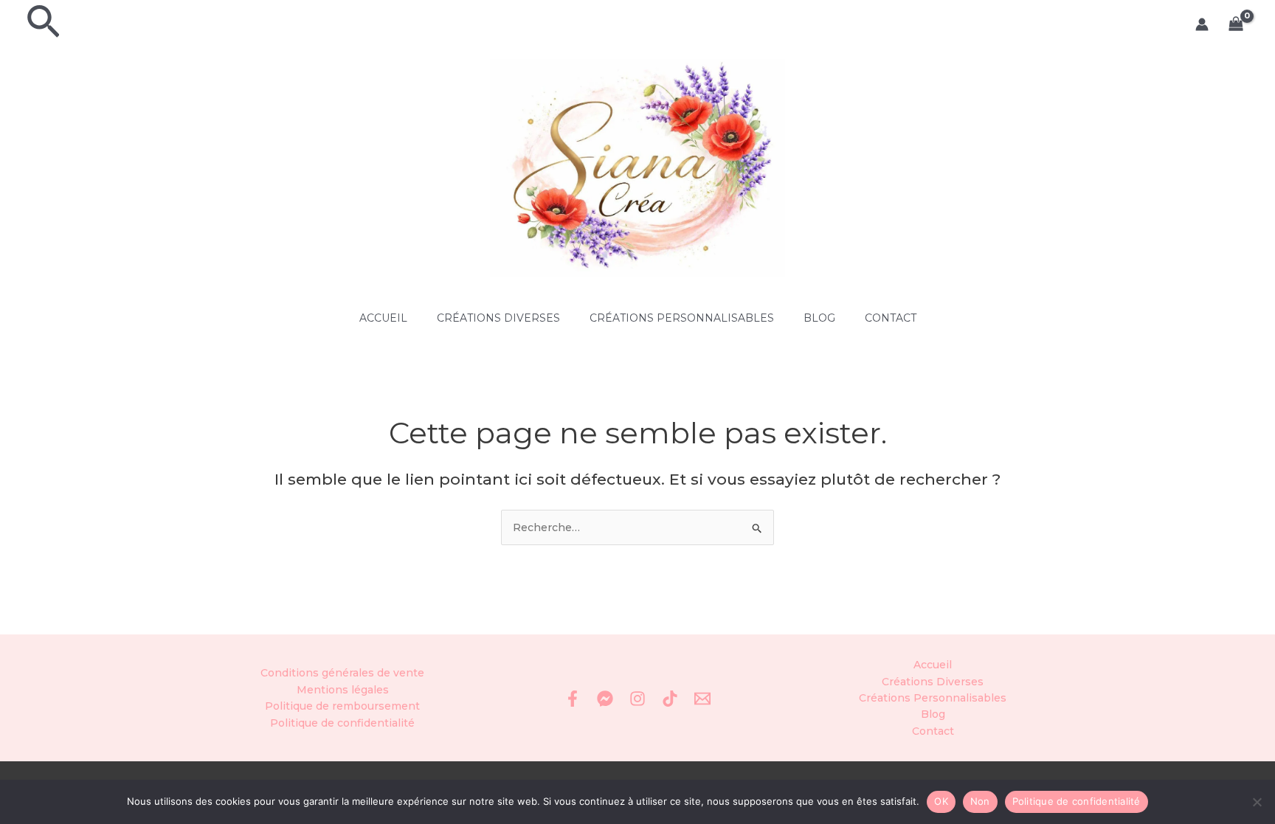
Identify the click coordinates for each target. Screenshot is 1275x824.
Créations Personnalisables (682, 318)
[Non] (1256, 801)
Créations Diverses (498, 318)
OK (941, 801)
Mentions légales (343, 689)
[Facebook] (572, 698)
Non (980, 801)
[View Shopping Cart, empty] (1236, 24)
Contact (890, 318)
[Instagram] (637, 698)
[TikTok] (670, 698)
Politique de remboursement (342, 706)
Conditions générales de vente (342, 672)
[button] (43, 24)
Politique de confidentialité (342, 723)
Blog (819, 318)
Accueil (383, 318)
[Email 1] (702, 698)
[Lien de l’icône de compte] (1202, 24)
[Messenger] (605, 698)
